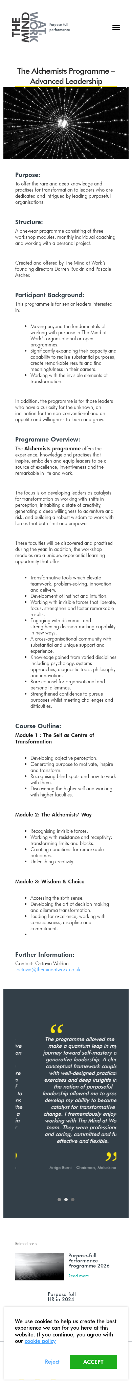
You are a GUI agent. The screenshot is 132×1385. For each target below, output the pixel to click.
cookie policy (40, 1340)
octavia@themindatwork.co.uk (49, 969)
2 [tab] (66, 1199)
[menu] (116, 27)
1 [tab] (59, 1199)
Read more (78, 1275)
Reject (52, 1361)
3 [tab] (72, 1199)
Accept (93, 1361)
